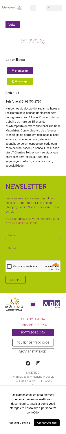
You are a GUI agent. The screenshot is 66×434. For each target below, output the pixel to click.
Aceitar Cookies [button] (47, 422)
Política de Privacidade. (23, 223)
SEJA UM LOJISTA (33, 319)
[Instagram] (38, 363)
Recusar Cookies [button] (19, 422)
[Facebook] (28, 363)
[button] (33, 8)
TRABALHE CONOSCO (33, 325)
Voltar (12, 24)
